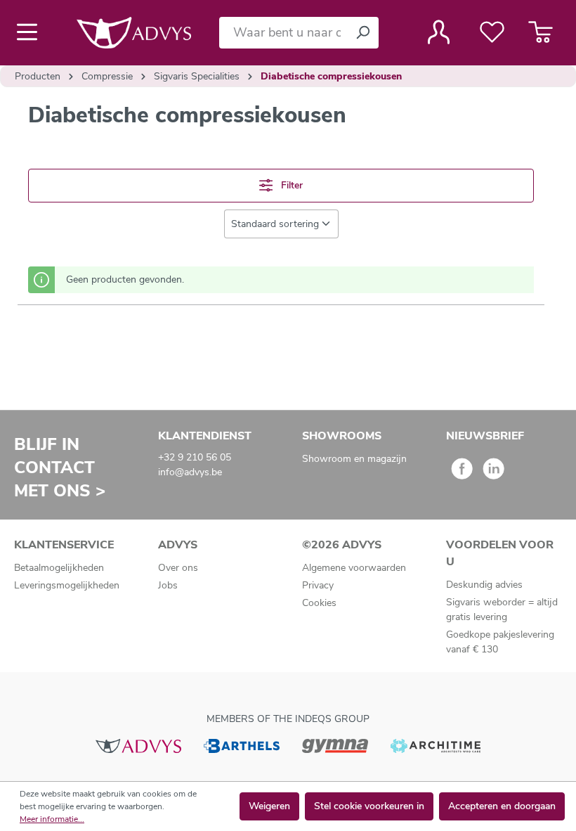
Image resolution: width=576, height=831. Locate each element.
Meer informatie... (52, 819)
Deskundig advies (484, 584)
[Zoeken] (362, 33)
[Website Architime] (435, 745)
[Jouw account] (438, 32)
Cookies (319, 603)
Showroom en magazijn (354, 458)
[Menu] (31, 32)
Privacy (318, 585)
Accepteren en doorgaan (502, 806)
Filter (290, 185)
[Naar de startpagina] (134, 33)
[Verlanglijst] (492, 32)
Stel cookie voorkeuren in (369, 806)
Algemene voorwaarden (354, 567)
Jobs (168, 585)
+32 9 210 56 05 (194, 457)
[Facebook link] (462, 473)
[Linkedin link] (493, 473)
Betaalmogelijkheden (59, 567)
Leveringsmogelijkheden (66, 585)
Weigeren (269, 806)
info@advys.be (190, 472)
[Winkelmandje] (540, 32)
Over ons (178, 567)
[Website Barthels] (242, 745)
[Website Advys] (138, 745)
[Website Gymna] (335, 745)
